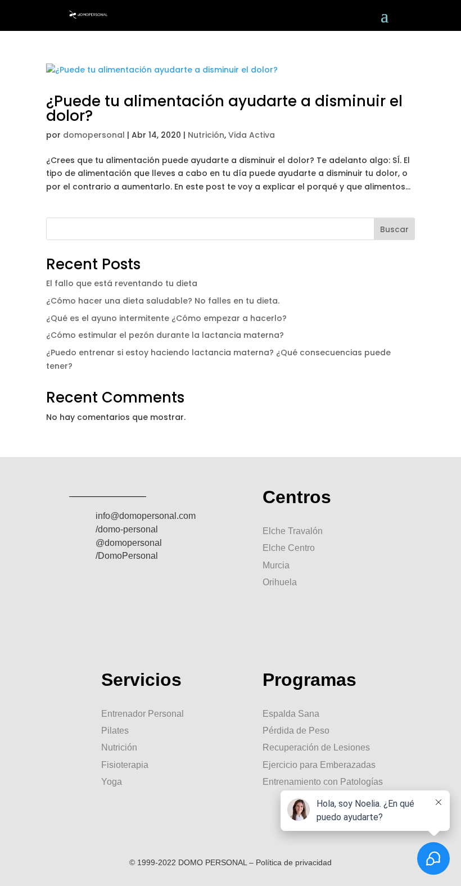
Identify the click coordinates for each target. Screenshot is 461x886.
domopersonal (94, 135)
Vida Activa (251, 135)
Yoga (111, 781)
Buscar (394, 229)
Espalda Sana (291, 713)
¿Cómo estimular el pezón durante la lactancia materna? (165, 335)
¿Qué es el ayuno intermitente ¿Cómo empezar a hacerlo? (166, 318)
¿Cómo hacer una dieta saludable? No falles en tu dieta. (162, 300)
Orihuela (280, 582)
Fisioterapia (124, 765)
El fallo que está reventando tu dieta (121, 283)
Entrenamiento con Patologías (323, 781)
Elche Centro (289, 548)
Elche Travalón (293, 531)
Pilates (115, 730)
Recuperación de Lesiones (316, 747)
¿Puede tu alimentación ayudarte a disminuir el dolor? (224, 108)
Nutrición (206, 135)
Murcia (276, 565)
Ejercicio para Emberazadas (319, 765)
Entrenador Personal (142, 713)
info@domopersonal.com (146, 516)
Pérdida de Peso (296, 730)
